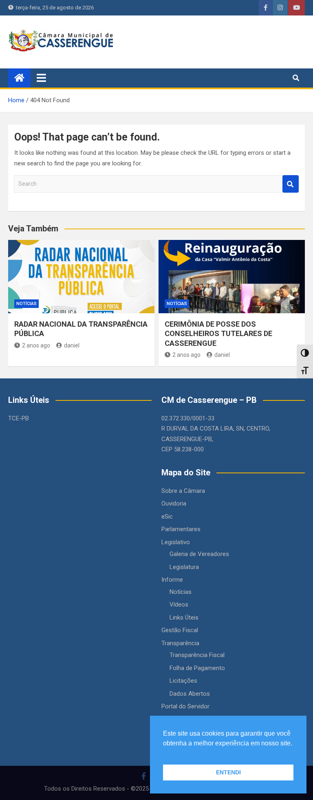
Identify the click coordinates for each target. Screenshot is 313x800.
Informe (172, 579)
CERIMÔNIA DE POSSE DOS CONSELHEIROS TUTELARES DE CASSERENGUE (218, 333)
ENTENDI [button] (228, 772)
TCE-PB (18, 418)
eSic (167, 516)
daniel (71, 345)
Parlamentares (181, 529)
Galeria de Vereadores (199, 554)
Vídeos (179, 604)
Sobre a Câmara (183, 491)
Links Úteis (184, 617)
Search (290, 184)
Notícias (26, 303)
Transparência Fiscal (197, 655)
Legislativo (175, 542)
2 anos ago (36, 345)
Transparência (180, 643)
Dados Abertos (190, 693)
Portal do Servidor (185, 706)
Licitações (183, 680)
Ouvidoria (173, 503)
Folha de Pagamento (197, 668)
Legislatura (184, 567)
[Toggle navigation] (41, 77)
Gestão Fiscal (179, 630)
